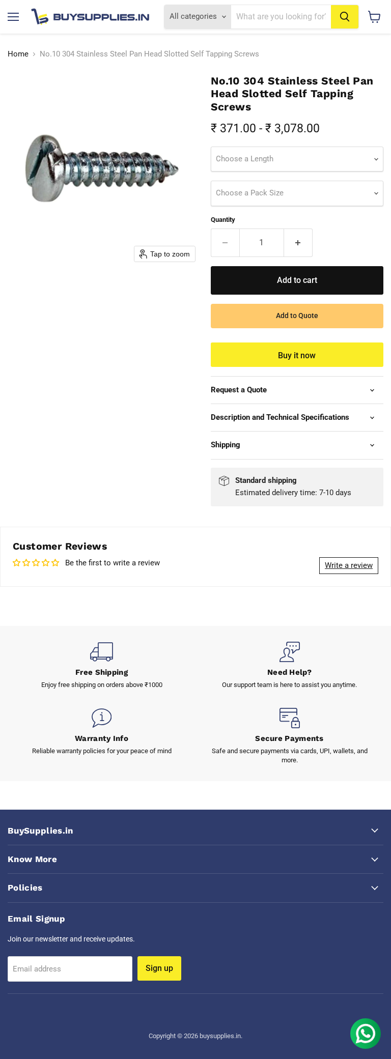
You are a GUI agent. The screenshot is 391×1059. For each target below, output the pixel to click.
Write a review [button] (349, 565)
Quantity (223, 219)
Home (18, 54)
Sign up (159, 968)
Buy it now (297, 355)
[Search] (344, 16)
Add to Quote (297, 315)
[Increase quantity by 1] (298, 242)
